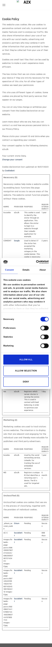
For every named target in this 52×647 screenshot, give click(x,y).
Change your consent (12, 159)
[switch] (44, 328)
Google (17, 240)
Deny (26, 381)
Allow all (25, 359)
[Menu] (4, 4)
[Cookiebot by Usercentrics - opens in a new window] (37, 262)
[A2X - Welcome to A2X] (26, 5)
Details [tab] (26, 270)
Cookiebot (10, 170)
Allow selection (26, 370)
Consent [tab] (9, 270)
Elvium (16, 523)
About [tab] (42, 270)
